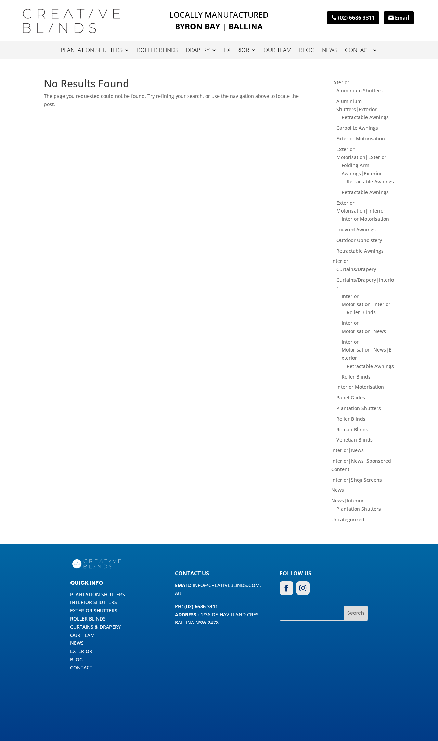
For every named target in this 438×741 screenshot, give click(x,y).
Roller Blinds (157, 51)
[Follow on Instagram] (303, 588)
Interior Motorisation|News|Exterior (366, 349)
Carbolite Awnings (357, 128)
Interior (339, 261)
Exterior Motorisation (360, 138)
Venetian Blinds (354, 439)
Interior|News (347, 450)
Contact (358, 51)
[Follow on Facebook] (286, 588)
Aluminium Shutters (359, 90)
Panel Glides (350, 397)
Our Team (277, 51)
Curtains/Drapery (356, 269)
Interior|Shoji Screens (356, 479)
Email (402, 17)
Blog (306, 51)
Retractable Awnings (365, 117)
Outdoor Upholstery (359, 240)
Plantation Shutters (92, 51)
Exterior (236, 51)
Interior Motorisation (365, 219)
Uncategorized (347, 519)
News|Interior (347, 500)
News (329, 51)
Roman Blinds (352, 429)
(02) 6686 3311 (356, 17)
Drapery (198, 51)
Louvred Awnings (356, 229)
